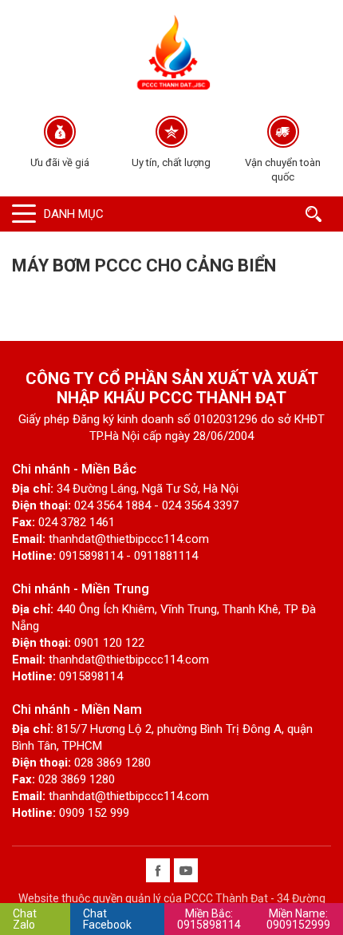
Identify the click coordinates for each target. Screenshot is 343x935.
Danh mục (74, 214)
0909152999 (298, 919)
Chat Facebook (107, 919)
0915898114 (209, 919)
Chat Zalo (25, 919)
